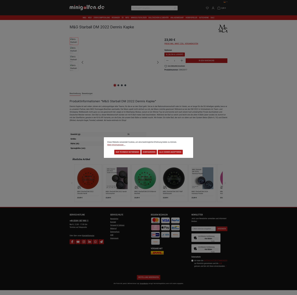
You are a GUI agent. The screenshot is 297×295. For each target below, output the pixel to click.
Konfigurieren (149, 152)
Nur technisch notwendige (127, 152)
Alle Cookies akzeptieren (170, 152)
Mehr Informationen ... (116, 145)
